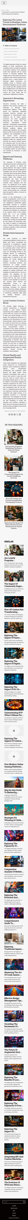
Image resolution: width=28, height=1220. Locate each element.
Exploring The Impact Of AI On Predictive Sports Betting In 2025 (12, 690)
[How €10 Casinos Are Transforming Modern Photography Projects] (13, 489)
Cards (14, 1206)
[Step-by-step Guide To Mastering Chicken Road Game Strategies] (14, 782)
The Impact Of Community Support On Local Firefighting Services (14, 475)
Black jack (14, 1208)
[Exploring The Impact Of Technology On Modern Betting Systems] (14, 1121)
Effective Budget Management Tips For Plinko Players (12, 1000)
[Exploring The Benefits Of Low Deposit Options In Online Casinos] (14, 1069)
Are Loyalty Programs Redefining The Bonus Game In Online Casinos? (13, 449)
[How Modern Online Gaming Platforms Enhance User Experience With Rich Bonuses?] (14, 756)
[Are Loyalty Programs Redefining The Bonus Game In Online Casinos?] (13, 437)
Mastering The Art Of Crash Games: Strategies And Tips (13, 974)
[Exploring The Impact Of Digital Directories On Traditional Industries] (14, 653)
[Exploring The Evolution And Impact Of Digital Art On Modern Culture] (14, 887)
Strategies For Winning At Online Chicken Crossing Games (13, 821)
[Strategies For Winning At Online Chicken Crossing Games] (14, 809)
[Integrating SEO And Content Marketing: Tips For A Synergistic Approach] (14, 1148)
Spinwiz (14, 214)
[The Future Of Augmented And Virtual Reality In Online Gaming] (14, 1041)
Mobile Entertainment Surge (10, 54)
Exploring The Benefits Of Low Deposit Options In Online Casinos (12, 1081)
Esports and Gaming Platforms (11, 51)
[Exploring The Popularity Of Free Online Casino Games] (14, 1095)
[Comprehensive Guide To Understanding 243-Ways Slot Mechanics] (14, 913)
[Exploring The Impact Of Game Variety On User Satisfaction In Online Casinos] (13, 513)
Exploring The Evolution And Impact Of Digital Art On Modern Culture (13, 898)
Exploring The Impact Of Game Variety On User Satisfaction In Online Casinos (14, 525)
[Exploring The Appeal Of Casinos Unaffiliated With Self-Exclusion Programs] (14, 730)
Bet (14, 1210)
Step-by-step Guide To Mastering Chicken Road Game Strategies (13, 793)
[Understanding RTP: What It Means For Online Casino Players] (14, 704)
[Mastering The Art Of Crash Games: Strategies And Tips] (14, 964)
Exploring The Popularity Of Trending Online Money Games (12, 847)
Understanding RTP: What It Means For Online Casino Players (13, 716)
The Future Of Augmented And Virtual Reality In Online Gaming (12, 1053)
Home (2, 10)
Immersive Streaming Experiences (11, 48)
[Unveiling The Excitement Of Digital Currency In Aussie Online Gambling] (14, 1016)
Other (7, 10)
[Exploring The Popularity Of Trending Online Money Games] (14, 835)
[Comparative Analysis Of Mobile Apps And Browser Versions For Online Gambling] (14, 861)
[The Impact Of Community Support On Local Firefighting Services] (13, 463)
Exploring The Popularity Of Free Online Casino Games (12, 1106)
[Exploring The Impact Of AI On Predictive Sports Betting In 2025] (14, 679)
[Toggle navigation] (4, 2)
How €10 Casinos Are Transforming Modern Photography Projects (13, 500)
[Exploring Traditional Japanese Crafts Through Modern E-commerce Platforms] (14, 938)
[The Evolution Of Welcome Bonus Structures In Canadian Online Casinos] (14, 1174)
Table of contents (11, 45)
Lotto (14, 1213)
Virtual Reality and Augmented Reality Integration (15, 59)
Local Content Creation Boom (10, 57)
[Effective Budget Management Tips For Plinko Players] (14, 990)
